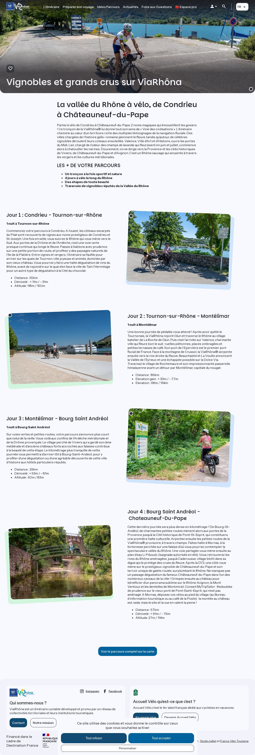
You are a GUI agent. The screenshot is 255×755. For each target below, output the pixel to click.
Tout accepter (161, 738)
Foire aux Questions (157, 7)
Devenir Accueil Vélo (180, 717)
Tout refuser (94, 738)
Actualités (130, 7)
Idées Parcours (108, 7)
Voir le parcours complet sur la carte (127, 651)
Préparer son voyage (78, 7)
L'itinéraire (51, 7)
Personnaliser (127, 748)
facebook (115, 691)
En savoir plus (146, 717)
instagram (92, 691)
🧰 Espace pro (186, 7)
